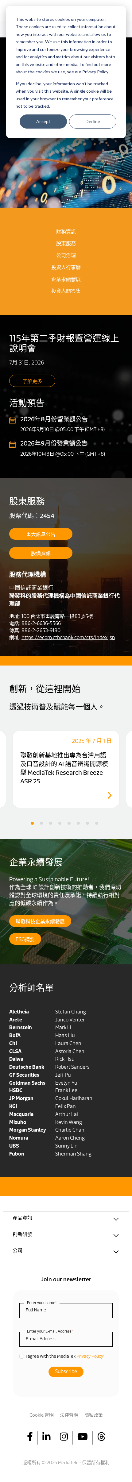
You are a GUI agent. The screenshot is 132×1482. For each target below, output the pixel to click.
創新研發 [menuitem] (22, 1234)
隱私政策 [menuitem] (93, 1415)
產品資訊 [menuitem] (22, 1218)
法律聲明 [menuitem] (69, 1415)
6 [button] (78, 823)
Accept (43, 121)
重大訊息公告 (41, 534)
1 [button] (32, 823)
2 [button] (41, 823)
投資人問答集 (66, 291)
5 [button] (69, 823)
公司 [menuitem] (17, 1251)
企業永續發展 (66, 279)
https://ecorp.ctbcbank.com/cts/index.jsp (68, 637)
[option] (66, 769)
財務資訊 (66, 232)
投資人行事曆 (66, 267)
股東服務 (66, 243)
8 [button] (96, 823)
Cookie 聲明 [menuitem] (41, 1415)
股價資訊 (41, 553)
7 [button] (87, 823)
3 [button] (50, 823)
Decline (93, 121)
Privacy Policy (89, 1356)
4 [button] (59, 823)
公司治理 (66, 255)
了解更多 (32, 381)
